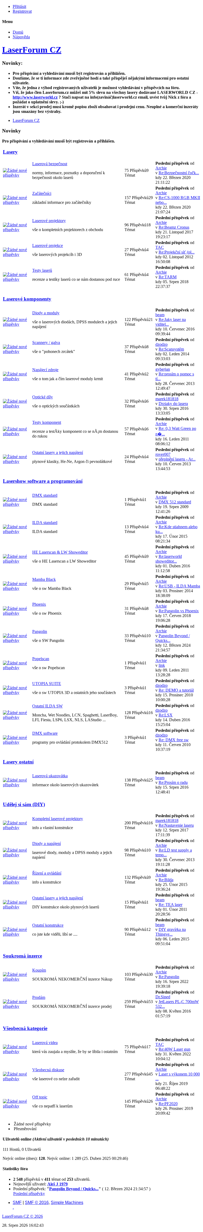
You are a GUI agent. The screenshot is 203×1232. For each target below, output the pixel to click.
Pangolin (39, 631)
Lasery (10, 152)
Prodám (38, 997)
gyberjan (162, 369)
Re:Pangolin (169, 976)
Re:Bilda (166, 879)
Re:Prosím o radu (173, 782)
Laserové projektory (49, 220)
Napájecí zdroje (45, 369)
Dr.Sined (162, 997)
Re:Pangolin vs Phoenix (179, 611)
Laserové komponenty (27, 299)
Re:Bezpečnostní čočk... (179, 173)
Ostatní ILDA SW (47, 706)
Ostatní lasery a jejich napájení (57, 452)
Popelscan (40, 658)
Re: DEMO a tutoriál (176, 690)
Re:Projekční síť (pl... (177, 252)
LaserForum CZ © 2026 (22, 1216)
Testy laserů (42, 270)
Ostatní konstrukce (47, 925)
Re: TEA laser (170, 904)
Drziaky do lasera (173, 403)
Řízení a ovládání (46, 873)
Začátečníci (41, 193)
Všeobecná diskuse (48, 1070)
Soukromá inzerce (22, 956)
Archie (161, 168)
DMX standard (44, 495)
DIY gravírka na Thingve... (170, 931)
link (162, 665)
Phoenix (39, 604)
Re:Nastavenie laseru (176, 825)
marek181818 (166, 399)
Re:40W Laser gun (174, 1049)
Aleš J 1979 (57, 1184)
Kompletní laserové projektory (57, 818)
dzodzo (161, 344)
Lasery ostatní (18, 762)
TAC (159, 247)
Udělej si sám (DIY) (24, 804)
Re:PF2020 (168, 1103)
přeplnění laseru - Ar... (177, 459)
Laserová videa (45, 1042)
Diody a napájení (46, 843)
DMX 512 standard (175, 502)
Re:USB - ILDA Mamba (179, 586)
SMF (17, 1202)
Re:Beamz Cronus (174, 227)
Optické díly (42, 397)
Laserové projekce (47, 245)
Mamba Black (44, 579)
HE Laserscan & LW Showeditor (60, 552)
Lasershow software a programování (42, 481)
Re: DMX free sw (174, 740)
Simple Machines (67, 1202)
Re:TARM (168, 277)
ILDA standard (44, 522)
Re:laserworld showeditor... (168, 558)
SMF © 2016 (37, 1202)
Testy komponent (46, 422)
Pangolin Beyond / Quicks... (74, 1189)
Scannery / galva (46, 342)
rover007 (162, 454)
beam (159, 314)
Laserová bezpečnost (49, 164)
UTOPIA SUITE (46, 683)
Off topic (39, 1097)
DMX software (45, 733)
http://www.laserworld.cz (35, 97)
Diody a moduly (45, 313)
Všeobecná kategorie (25, 1028)
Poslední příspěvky (29, 1193)
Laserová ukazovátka (50, 776)
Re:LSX (166, 715)
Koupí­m (39, 970)
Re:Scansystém (171, 349)
